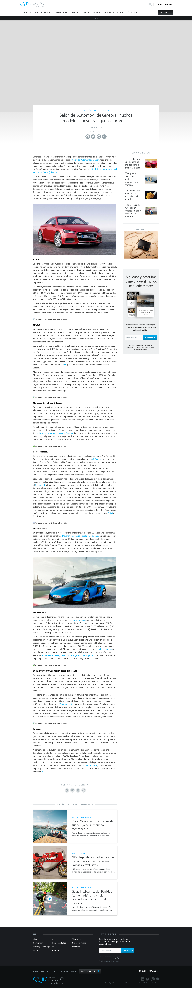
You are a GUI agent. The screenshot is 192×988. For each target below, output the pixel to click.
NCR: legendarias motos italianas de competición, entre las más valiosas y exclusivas (93, 861)
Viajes (35, 939)
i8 (65, 364)
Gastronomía (39, 943)
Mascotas (76, 947)
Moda (35, 950)
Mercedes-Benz (90, 765)
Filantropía (76, 939)
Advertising (68, 971)
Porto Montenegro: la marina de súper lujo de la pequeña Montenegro (92, 825)
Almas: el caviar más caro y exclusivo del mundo (132, 195)
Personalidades (59, 943)
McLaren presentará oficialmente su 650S (80, 536)
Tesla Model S (65, 704)
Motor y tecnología (100, 110)
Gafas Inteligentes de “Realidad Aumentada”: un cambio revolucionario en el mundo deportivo (92, 897)
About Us (38, 971)
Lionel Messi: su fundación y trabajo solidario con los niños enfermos (133, 211)
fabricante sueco (104, 649)
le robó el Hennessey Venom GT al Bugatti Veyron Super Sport (69, 655)
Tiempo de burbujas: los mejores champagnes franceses (131, 179)
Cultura (55, 950)
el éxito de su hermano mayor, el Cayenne (55, 433)
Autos (96, 18)
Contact (52, 971)
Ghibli (110, 513)
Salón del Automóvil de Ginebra (86, 160)
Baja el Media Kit (89, 971)
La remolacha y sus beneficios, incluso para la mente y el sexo (133, 163)
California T (40, 485)
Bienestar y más (79, 943)
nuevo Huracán (78, 620)
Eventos (56, 947)
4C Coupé (96, 459)
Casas (55, 939)
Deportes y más (79, 853)
